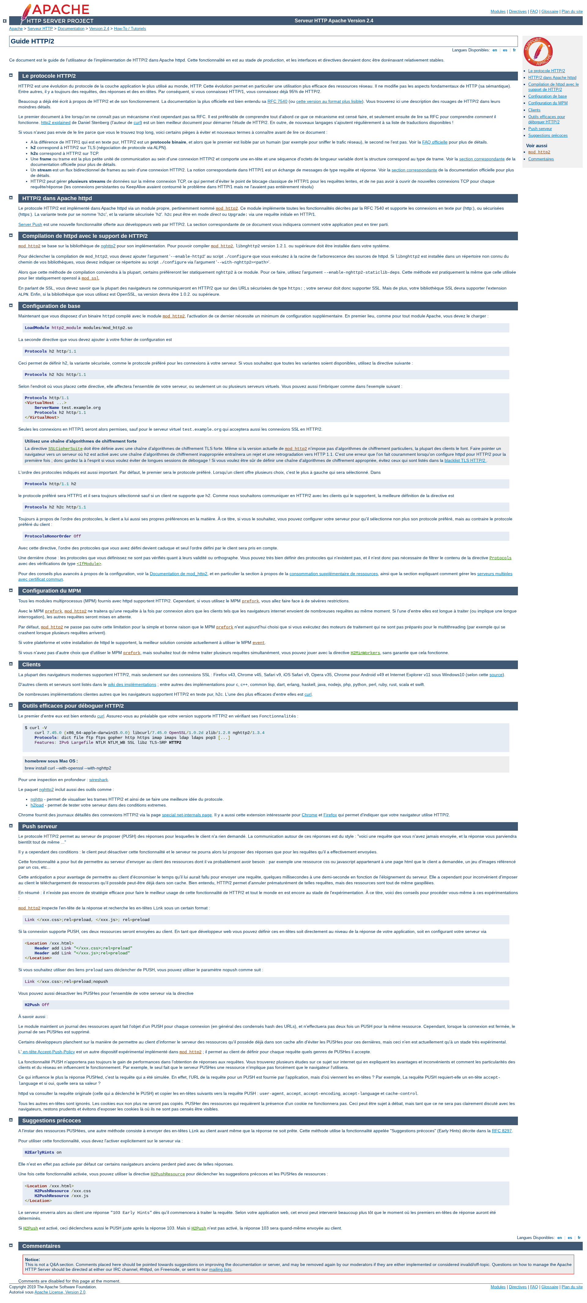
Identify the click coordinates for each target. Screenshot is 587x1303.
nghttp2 (108, 245)
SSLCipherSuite (65, 448)
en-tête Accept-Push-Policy (48, 1051)
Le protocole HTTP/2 (546, 71)
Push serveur (540, 128)
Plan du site (572, 11)
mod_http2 (539, 152)
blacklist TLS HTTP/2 (465, 460)
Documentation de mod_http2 (178, 573)
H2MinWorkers (365, 652)
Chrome (309, 814)
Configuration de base (547, 96)
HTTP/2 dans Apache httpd (552, 77)
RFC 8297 (502, 1130)
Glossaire (549, 11)
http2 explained (56, 122)
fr (514, 50)
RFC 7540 (277, 101)
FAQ (534, 11)
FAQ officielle (435, 142)
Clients (534, 110)
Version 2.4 (99, 28)
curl (137, 122)
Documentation (71, 28)
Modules (498, 11)
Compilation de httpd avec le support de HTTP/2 (553, 87)
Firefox (330, 814)
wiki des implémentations (132, 684)
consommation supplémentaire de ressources (334, 573)
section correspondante (482, 158)
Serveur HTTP (40, 28)
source (496, 674)
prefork (250, 601)
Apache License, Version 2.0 (60, 1292)
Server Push (30, 224)
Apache (16, 28)
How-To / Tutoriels (130, 28)
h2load (37, 805)
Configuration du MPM (548, 103)
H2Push (30, 1228)
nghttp (37, 799)
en (494, 50)
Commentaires (541, 159)
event (259, 642)
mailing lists (220, 1269)
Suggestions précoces (548, 135)
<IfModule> (89, 563)
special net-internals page (187, 814)
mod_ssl (90, 278)
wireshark (98, 779)
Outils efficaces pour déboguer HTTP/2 (546, 119)
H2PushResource (168, 1174)
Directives (518, 11)
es (505, 50)
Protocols (500, 558)
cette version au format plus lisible (329, 101)
